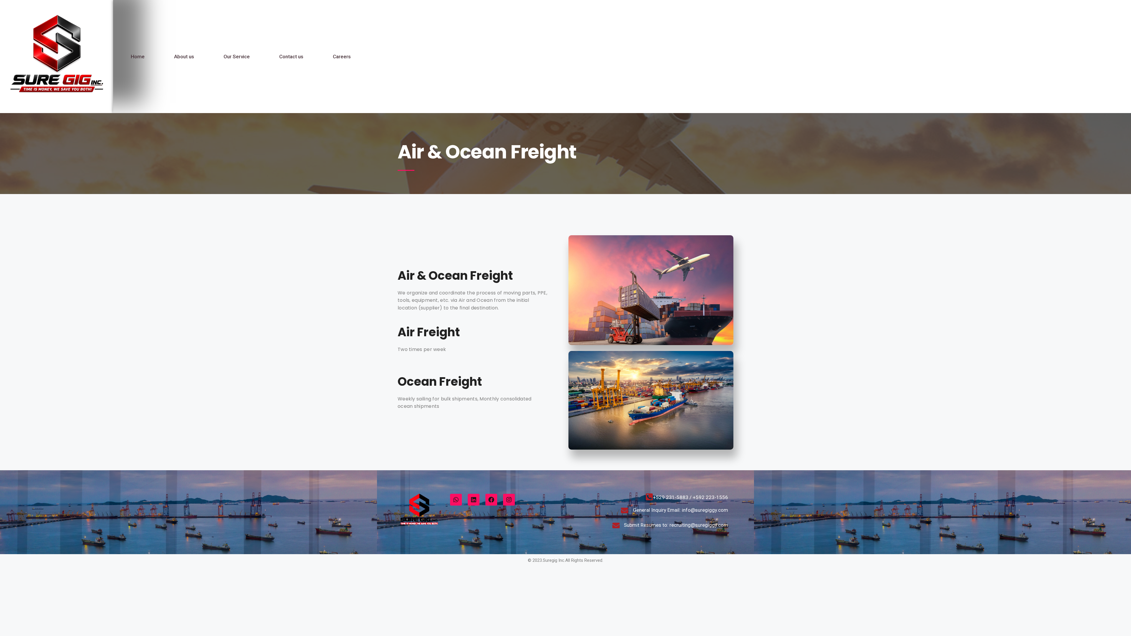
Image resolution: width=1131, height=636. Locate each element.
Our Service (237, 56)
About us (184, 56)
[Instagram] (509, 500)
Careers (342, 56)
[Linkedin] (473, 500)
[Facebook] (491, 500)
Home (138, 56)
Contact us (291, 56)
